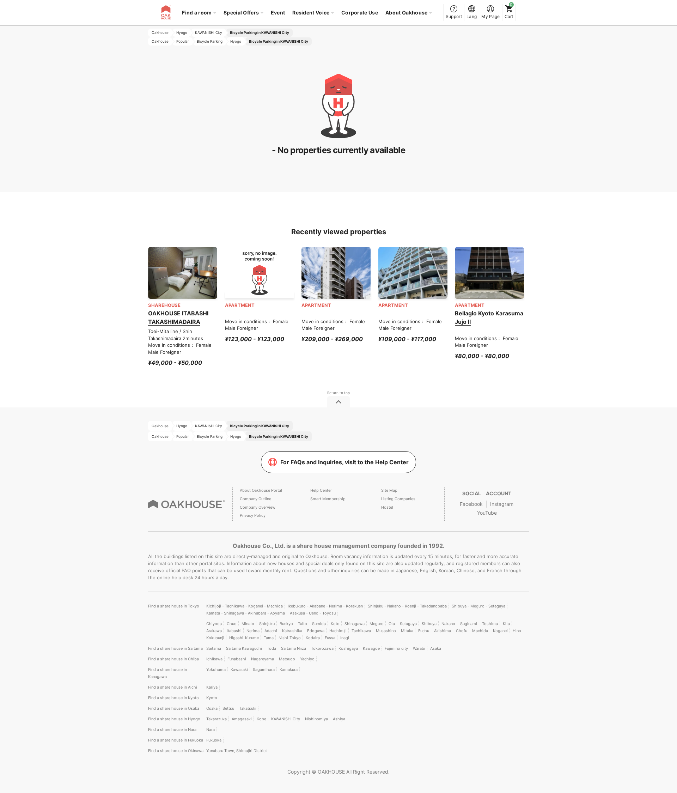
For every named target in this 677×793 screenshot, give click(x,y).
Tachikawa (361, 630)
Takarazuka (216, 718)
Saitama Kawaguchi (244, 648)
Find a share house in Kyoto (173, 697)
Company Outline (255, 498)
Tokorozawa (322, 648)
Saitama (213, 648)
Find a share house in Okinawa (175, 750)
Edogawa (315, 630)
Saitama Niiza (293, 648)
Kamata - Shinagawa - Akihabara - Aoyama (245, 613)
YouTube (487, 513)
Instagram (501, 504)
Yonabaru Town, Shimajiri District (236, 750)
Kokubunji (215, 637)
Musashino (386, 630)
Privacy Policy (253, 515)
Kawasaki (239, 669)
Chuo (232, 623)
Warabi (419, 648)
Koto (335, 623)
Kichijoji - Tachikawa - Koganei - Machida (244, 606)
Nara (210, 729)
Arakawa (214, 630)
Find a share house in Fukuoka (175, 740)
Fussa (330, 637)
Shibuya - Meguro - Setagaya (478, 606)
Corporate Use (359, 13)
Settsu (228, 708)
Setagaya (408, 623)
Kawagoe (371, 648)
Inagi (344, 637)
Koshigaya (348, 648)
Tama (269, 637)
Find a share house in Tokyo (173, 606)
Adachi (270, 630)
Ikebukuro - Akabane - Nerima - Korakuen (325, 606)
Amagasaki (242, 718)
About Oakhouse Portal (261, 490)
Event (278, 13)
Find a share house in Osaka (173, 708)
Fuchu (423, 630)
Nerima (253, 630)
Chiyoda (214, 623)
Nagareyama (262, 658)
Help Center (321, 490)
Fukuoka (213, 740)
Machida (480, 630)
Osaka (212, 708)
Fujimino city (396, 648)
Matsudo (287, 658)
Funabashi (236, 658)
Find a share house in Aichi (172, 687)
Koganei (500, 630)
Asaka (435, 648)
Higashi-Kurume (244, 637)
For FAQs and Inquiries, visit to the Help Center (344, 462)
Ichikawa (214, 658)
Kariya (212, 687)
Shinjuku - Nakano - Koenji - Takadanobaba (407, 606)
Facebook (471, 504)
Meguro (377, 623)
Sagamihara (264, 669)
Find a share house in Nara (172, 729)
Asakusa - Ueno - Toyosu (313, 613)
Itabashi (234, 630)
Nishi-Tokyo (290, 637)
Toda (271, 648)
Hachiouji (338, 630)
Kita (506, 623)
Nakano (448, 623)
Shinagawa (354, 623)
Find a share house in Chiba (173, 658)
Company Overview (257, 507)
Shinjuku (267, 623)
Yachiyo (307, 658)
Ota (392, 623)
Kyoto (211, 697)
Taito (302, 623)
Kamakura (289, 669)
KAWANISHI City (285, 718)
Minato (248, 623)
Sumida (319, 623)
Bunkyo (286, 623)
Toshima (490, 623)
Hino (517, 630)
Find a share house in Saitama (175, 648)
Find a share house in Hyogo (174, 718)
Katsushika (292, 630)
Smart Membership (328, 498)
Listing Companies (398, 498)
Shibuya (429, 623)
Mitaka (407, 630)
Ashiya (339, 718)
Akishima (442, 630)
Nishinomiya (316, 718)
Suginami (468, 623)
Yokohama (216, 669)
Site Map (389, 490)
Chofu (461, 630)
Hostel (387, 507)
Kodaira (313, 637)
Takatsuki (247, 708)
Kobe (261, 718)
